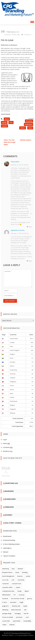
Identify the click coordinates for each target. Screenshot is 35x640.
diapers (27, 591)
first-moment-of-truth (17, 598)
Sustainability (27, 621)
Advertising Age (11, 483)
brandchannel (7, 536)
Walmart (12, 625)
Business (20, 576)
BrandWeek (9, 491)
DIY (15, 595)
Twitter (4, 625)
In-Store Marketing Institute (11, 544)
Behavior (20, 569)
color (12, 580)
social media (6, 621)
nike (25, 610)
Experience (28, 124)
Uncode (16, 635)
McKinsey (8, 515)
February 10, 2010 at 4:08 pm (19, 165)
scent (27, 617)
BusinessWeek (10, 499)
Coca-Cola (5, 580)
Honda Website (5, 114)
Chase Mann (15, 162)
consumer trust (16, 583)
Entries (6, 443)
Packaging (17, 613)
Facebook (5, 598)
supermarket (16, 621)
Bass (13, 569)
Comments (8, 447)
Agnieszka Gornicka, (18, 230)
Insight (21, 602)
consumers (5, 583)
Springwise (9, 507)
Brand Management (8, 576)
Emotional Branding (9, 540)
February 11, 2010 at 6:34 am (19, 233)
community (20, 580)
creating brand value (8, 591)
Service (22, 128)
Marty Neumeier (16, 610)
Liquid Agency (7, 548)
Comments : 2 (28, 34)
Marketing (5, 610)
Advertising (5, 569)
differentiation (6, 595)
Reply (30, 226)
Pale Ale (26, 613)
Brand (7, 119)
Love (11, 122)
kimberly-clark (16, 606)
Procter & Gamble (7, 617)
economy (21, 595)
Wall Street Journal (13, 523)
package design (6, 613)
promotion (19, 617)
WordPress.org (7, 451)
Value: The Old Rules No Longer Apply (10, 142)
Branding (29, 121)
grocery (29, 598)
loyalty (4, 126)
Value (30, 128)
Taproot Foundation (9, 556)
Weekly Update (25, 140)
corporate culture (7, 587)
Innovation (13, 602)
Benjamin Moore (7, 572)
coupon (18, 587)
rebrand (5, 552)
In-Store (4, 602)
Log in (5, 439)
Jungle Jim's (5, 606)
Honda (4, 122)
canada (28, 576)
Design (19, 591)
